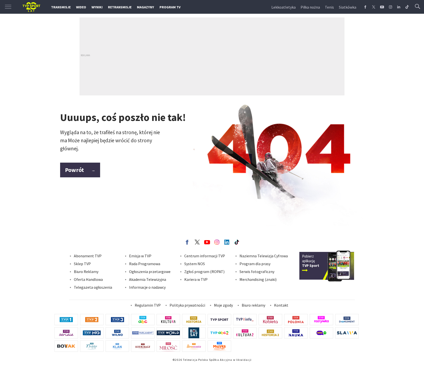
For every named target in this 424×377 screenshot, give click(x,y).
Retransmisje (120, 7)
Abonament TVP (88, 255)
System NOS (194, 263)
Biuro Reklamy (86, 271)
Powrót (80, 170)
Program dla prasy (254, 263)
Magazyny (145, 7)
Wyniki (97, 7)
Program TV (170, 7)
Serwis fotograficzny (256, 271)
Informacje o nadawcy (147, 287)
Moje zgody (223, 305)
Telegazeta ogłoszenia (93, 287)
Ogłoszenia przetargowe (150, 271)
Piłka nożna (310, 7)
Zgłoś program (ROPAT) (204, 271)
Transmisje (61, 7)
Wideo (81, 7)
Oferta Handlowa (88, 279)
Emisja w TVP (140, 255)
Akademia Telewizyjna (147, 279)
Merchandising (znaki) (258, 279)
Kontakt (281, 305)
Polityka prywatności (187, 305)
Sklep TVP (82, 263)
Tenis (329, 7)
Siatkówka (347, 7)
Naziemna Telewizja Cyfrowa (263, 255)
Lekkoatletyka (283, 7)
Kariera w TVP (196, 279)
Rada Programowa (144, 263)
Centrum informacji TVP (204, 255)
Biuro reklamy (253, 305)
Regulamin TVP (148, 305)
